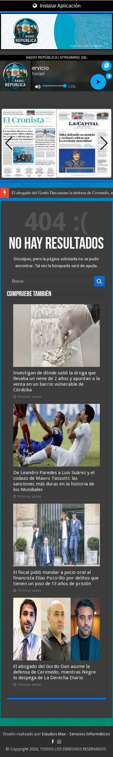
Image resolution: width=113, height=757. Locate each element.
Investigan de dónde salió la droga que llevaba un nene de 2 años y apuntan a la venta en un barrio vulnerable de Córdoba (56, 381)
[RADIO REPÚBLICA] (56, 31)
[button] (104, 143)
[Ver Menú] (8, 28)
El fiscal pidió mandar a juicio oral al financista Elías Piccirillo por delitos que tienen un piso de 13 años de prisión (56, 577)
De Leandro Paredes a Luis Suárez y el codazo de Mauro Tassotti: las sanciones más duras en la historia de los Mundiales (53, 481)
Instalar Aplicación (60, 5)
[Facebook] (53, 741)
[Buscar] (99, 281)
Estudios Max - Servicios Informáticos (76, 734)
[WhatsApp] (59, 741)
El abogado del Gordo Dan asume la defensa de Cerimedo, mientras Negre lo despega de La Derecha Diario (54, 672)
